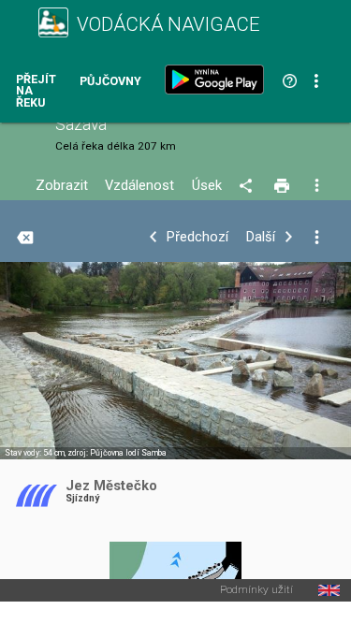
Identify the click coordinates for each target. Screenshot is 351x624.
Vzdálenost (139, 186)
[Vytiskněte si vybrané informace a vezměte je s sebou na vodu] (283, 186)
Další (260, 237)
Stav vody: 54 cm (35, 452)
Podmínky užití (256, 590)
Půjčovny (110, 82)
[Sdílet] (248, 186)
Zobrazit (62, 186)
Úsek (207, 186)
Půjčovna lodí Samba (128, 452)
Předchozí (197, 237)
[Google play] (218, 79)
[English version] (329, 590)
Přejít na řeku (36, 91)
